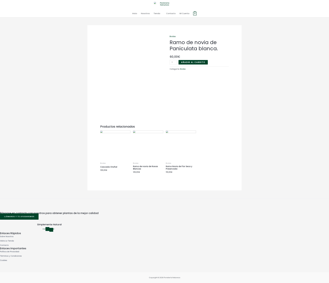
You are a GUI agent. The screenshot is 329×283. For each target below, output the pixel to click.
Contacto (171, 13)
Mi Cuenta (184, 13)
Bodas (173, 36)
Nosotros (145, 13)
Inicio (134, 13)
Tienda (157, 13)
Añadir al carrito (193, 62)
